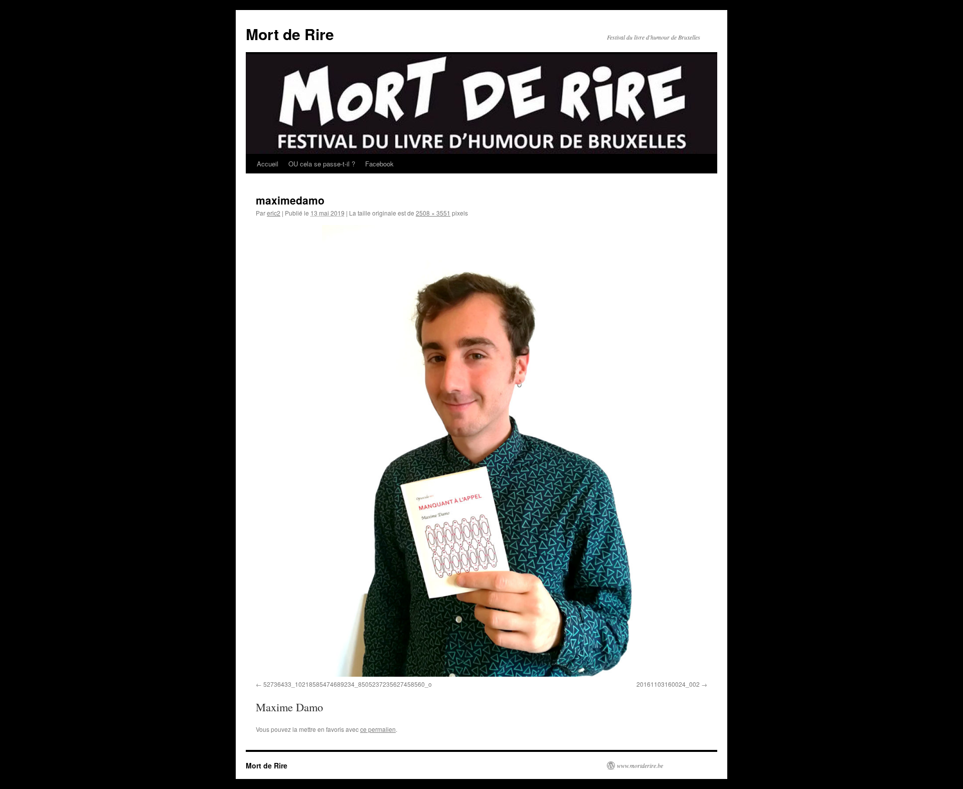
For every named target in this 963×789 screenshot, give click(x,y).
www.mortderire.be (640, 765)
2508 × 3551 (433, 213)
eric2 (273, 213)
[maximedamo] (481, 451)
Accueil (267, 163)
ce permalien (378, 729)
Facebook (379, 163)
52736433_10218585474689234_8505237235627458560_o (347, 684)
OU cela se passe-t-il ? (321, 163)
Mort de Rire (290, 34)
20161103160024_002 (668, 684)
